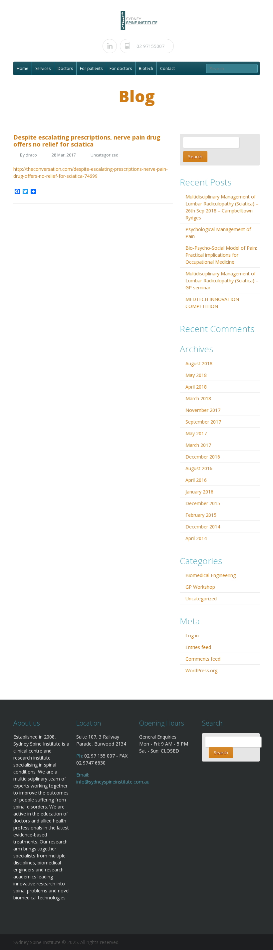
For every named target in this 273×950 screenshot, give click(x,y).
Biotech (146, 68)
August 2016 (198, 468)
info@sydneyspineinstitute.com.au (112, 782)
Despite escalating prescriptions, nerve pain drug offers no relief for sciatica (86, 140)
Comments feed (202, 659)
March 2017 (198, 445)
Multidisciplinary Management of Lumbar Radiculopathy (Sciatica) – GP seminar (221, 280)
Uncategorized (105, 155)
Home (22, 68)
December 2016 (202, 457)
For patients (91, 68)
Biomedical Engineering (210, 575)
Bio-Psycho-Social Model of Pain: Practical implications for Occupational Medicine (221, 255)
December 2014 (202, 526)
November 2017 (202, 410)
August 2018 (198, 363)
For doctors (121, 68)
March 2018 (198, 398)
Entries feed (198, 647)
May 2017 (196, 433)
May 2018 (196, 375)
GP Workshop (200, 587)
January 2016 (199, 491)
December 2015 (202, 503)
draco (31, 155)
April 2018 (196, 387)
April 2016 (196, 480)
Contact (167, 68)
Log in (192, 635)
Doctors (65, 68)
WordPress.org (201, 670)
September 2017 (203, 422)
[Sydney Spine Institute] (139, 20)
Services (43, 68)
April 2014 (196, 538)
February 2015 (200, 515)
